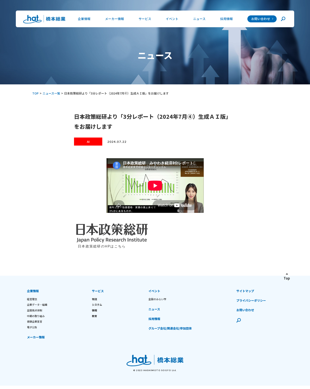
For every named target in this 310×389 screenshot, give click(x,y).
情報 (94, 310)
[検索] (283, 19)
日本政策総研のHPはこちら (102, 246)
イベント (154, 291)
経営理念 (32, 299)
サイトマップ (245, 291)
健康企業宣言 (34, 321)
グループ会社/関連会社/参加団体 (170, 328)
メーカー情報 (114, 18)
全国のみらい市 (157, 299)
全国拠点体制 (34, 310)
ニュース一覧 (51, 93)
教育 (94, 316)
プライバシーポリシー (251, 300)
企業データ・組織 (37, 304)
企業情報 (33, 291)
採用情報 (226, 18)
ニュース (199, 18)
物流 (94, 299)
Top (287, 278)
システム (97, 304)
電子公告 (32, 327)
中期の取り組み (36, 316)
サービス (98, 291)
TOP (35, 93)
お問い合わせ (260, 18)
